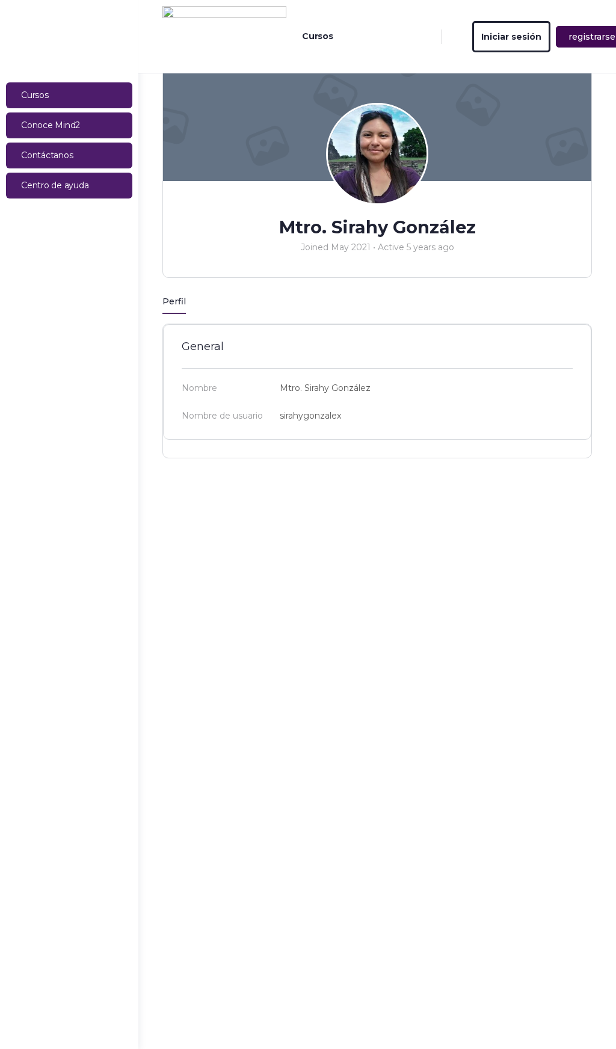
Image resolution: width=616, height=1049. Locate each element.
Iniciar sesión (511, 36)
